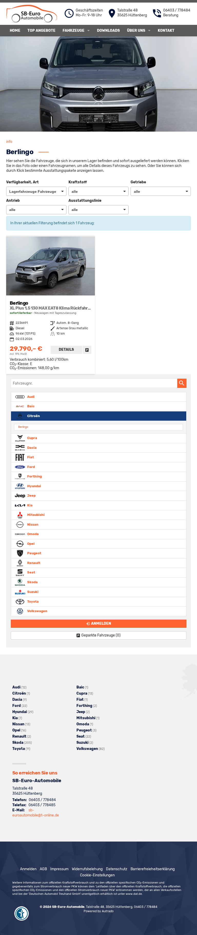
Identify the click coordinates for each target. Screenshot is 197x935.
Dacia (31, 447)
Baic (30, 406)
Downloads (108, 30)
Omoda (32, 534)
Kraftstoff (77, 182)
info (9, 142)
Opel (30, 543)
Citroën (33, 416)
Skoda (32, 582)
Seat (30, 572)
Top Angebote (41, 30)
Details (66, 349)
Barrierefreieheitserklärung (153, 869)
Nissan (32, 524)
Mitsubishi (35, 515)
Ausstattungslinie (84, 200)
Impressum (59, 869)
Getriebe (138, 182)
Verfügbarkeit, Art (22, 182)
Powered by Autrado (99, 911)
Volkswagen (36, 611)
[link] (87, 350)
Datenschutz (116, 869)
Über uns (136, 30)
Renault (33, 563)
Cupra (31, 438)
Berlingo (23, 427)
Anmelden (28, 869)
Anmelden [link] (101, 623)
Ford (30, 467)
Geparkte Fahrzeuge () (101, 635)
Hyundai (33, 486)
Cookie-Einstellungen (97, 875)
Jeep (31, 495)
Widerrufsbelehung (87, 869)
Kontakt (166, 30)
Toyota (32, 601)
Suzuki (32, 592)
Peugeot (33, 553)
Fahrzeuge (73, 30)
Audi (30, 396)
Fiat (30, 457)
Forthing (34, 476)
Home (15, 30)
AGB (43, 869)
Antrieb (13, 200)
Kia (29, 505)
